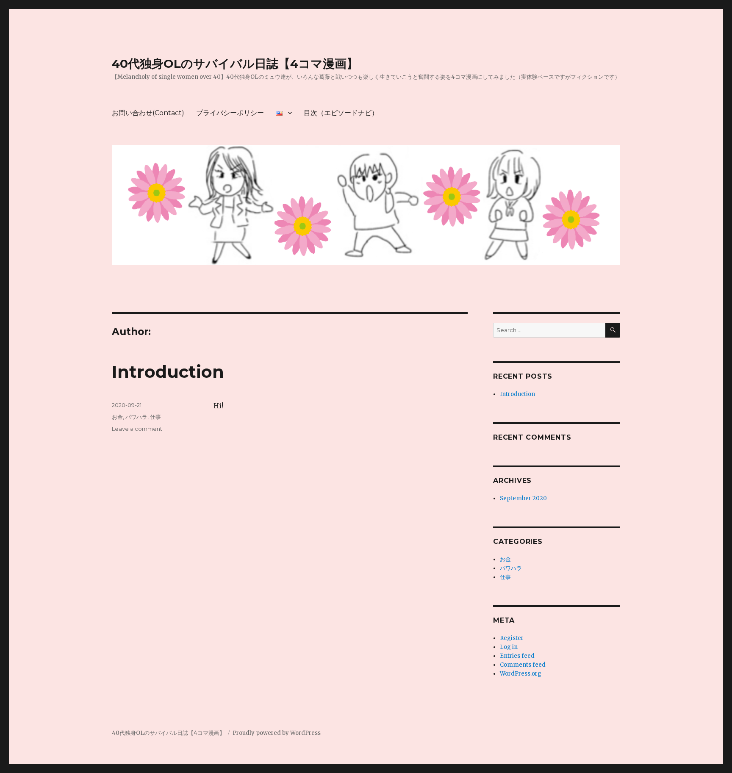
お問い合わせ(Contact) (148, 113)
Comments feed (523, 664)
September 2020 (523, 498)
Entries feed (517, 655)
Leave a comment (137, 428)
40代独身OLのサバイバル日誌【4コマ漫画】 (235, 63)
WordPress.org (520, 673)
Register (512, 638)
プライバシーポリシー (230, 113)
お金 (117, 416)
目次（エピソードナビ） (341, 113)
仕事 (155, 416)
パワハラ (136, 416)
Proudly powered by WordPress (277, 733)
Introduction (168, 371)
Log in (509, 647)
